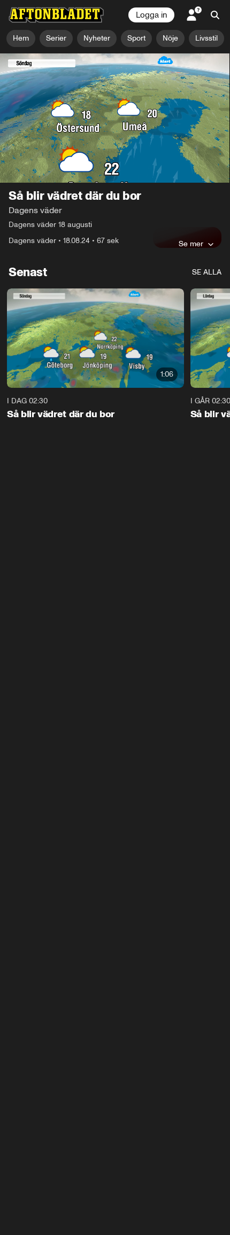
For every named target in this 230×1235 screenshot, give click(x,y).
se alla (206, 272)
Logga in (151, 15)
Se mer (191, 243)
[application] (115, 118)
